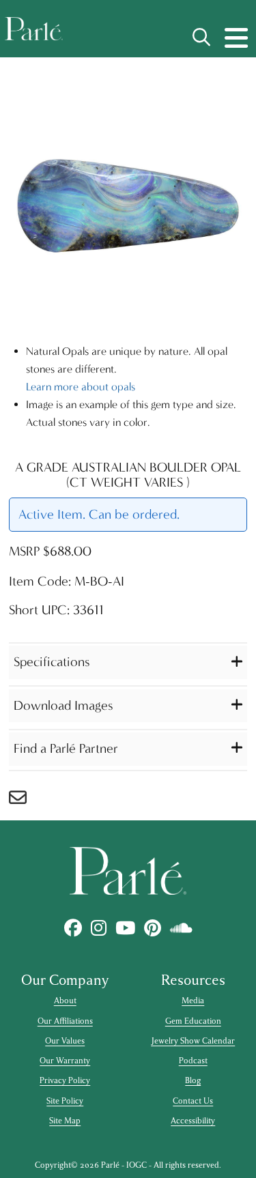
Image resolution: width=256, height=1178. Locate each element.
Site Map (65, 1120)
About (65, 1000)
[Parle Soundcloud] (181, 928)
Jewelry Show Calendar (193, 1040)
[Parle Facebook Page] (72, 928)
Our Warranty (65, 1060)
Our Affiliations (65, 1021)
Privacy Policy (65, 1080)
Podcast (193, 1060)
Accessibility (193, 1120)
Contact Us (193, 1100)
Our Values (65, 1040)
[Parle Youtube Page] (125, 928)
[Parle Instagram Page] (98, 928)
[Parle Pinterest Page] (152, 928)
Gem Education (193, 1021)
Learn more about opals (80, 386)
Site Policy (64, 1100)
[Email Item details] (24, 801)
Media (193, 1000)
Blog (193, 1080)
